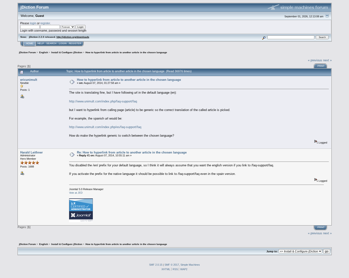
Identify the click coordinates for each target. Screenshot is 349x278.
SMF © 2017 (172, 264)
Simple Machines (190, 264)
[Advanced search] (264, 37)
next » (327, 60)
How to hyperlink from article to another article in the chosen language (129, 79)
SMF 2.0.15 (155, 264)
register (45, 23)
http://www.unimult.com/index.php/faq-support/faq (103, 101)
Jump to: (272, 251)
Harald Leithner (31, 152)
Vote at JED (76, 192)
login (33, 23)
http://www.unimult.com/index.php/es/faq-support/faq (105, 127)
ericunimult (28, 79)
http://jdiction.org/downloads (73, 37)
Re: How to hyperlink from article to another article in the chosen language (132, 152)
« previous (315, 60)
